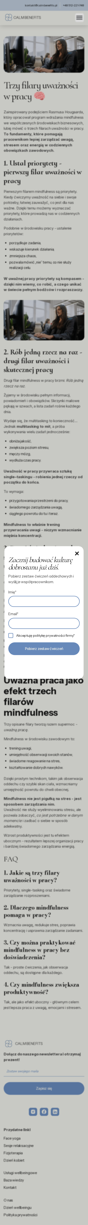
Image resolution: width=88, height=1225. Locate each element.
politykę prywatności (49, 635)
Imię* (12, 592)
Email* (13, 614)
